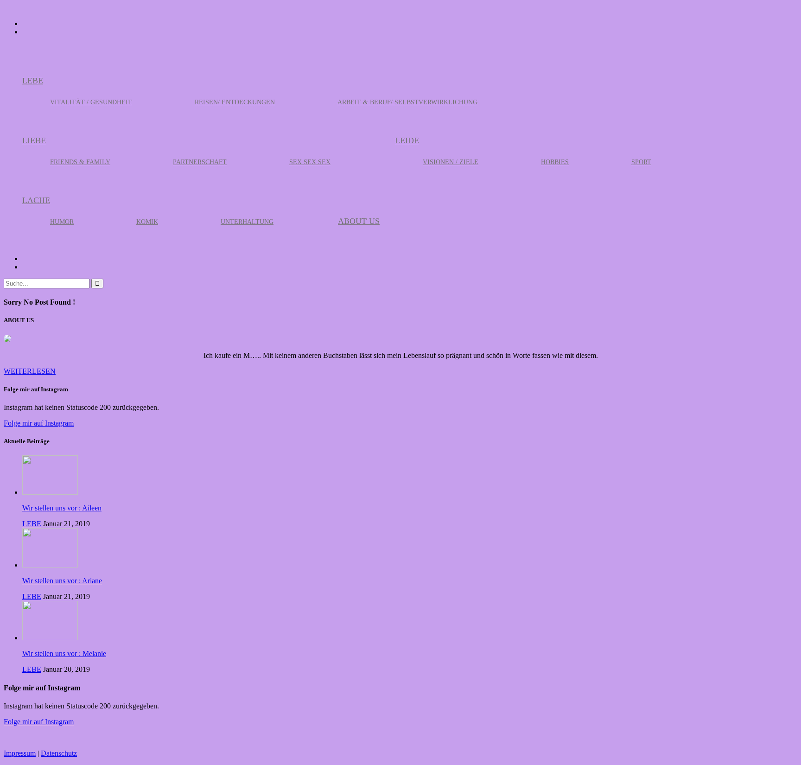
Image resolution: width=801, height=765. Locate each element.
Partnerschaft (200, 162)
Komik (147, 221)
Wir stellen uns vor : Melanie (64, 653)
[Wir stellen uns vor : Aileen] (50, 492)
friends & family (80, 162)
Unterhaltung (247, 221)
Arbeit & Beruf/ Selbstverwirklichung (407, 102)
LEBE (32, 80)
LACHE (36, 200)
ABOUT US (359, 221)
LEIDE (407, 140)
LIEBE (34, 140)
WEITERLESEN (30, 371)
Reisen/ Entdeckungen (235, 102)
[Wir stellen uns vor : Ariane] (50, 565)
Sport (641, 162)
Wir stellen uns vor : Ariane (62, 581)
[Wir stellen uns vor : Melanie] (50, 638)
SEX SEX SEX (310, 162)
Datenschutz (59, 753)
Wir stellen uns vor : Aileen (62, 508)
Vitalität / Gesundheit (91, 102)
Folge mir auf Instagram (39, 423)
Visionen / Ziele (450, 162)
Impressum (20, 753)
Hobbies (555, 162)
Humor (62, 221)
